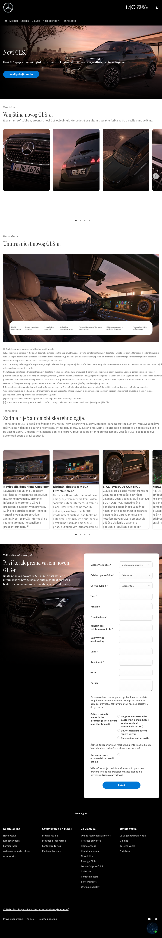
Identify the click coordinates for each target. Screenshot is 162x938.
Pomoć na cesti (89, 876)
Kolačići (31, 919)
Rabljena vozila (11, 840)
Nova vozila (9, 835)
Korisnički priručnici (92, 866)
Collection (86, 871)
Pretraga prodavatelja (54, 840)
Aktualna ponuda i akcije (16, 851)
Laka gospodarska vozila (133, 835)
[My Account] (156, 7)
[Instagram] (155, 919)
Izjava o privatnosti (112, 775)
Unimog (124, 840)
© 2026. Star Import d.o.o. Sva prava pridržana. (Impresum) (36, 909)
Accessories (9, 856)
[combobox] (136, 564)
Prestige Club (88, 861)
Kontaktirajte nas (51, 846)
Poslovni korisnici (51, 851)
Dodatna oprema (90, 851)
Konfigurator (10, 846)
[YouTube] (149, 919)
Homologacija (88, 846)
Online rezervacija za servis (96, 835)
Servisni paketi (89, 881)
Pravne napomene (13, 919)
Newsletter (87, 856)
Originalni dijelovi (90, 887)
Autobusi (125, 851)
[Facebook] (143, 919)
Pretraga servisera (91, 840)
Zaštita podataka (48, 919)
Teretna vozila (127, 846)
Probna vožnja (50, 835)
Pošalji (121, 785)
